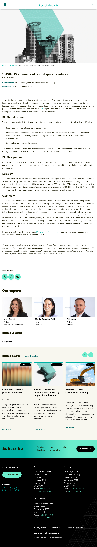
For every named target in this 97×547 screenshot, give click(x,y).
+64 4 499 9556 (74, 492)
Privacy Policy (40, 528)
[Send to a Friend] (18, 277)
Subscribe (84, 449)
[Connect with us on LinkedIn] (4, 489)
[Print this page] (11, 277)
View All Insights (31, 356)
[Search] (92, 4)
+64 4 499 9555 (77, 489)
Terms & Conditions (74, 528)
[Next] (90, 354)
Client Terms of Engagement (46, 533)
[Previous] (85, 354)
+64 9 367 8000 (46, 489)
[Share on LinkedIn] (5, 277)
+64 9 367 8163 (44, 492)
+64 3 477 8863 (46, 515)
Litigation (7, 341)
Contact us (10, 475)
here (41, 109)
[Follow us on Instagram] (16, 489)
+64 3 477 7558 (43, 518)
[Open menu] (5, 4)
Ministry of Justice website (47, 232)
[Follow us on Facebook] (10, 489)
